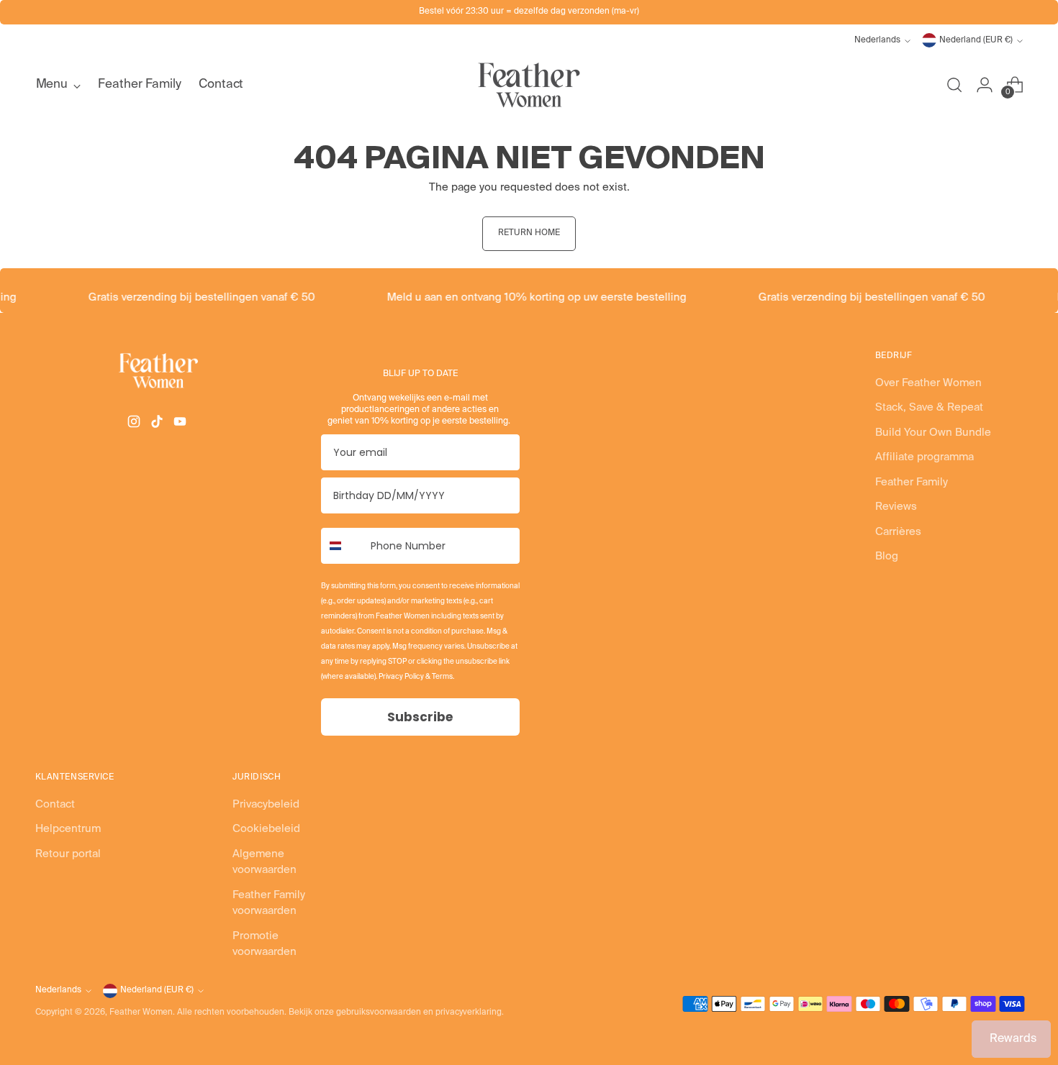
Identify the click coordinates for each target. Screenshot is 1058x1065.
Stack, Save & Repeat (929, 407)
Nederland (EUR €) (976, 40)
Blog (886, 556)
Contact (55, 804)
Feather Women (141, 1012)
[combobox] (342, 546)
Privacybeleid (265, 804)
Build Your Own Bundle (933, 432)
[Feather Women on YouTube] (181, 424)
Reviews (896, 506)
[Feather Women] (529, 85)
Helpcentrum (68, 828)
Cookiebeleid (266, 828)
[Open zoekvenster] (954, 84)
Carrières (898, 531)
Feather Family (911, 482)
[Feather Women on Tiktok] (158, 424)
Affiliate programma (924, 457)
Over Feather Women (928, 383)
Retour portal (68, 854)
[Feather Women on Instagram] (135, 424)
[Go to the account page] (984, 84)
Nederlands (877, 40)
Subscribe (420, 717)
